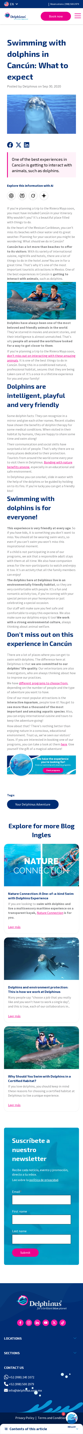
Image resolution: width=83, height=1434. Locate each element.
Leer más (14, 927)
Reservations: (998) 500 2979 (64, 3)
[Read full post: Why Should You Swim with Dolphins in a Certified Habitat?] (41, 1047)
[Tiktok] (62, 1323)
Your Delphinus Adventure (32, 804)
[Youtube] (46, 1323)
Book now (56, 16)
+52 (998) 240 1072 (21, 1377)
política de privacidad (43, 1180)
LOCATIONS (13, 1338)
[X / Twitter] (54, 1323)
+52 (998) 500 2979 (21, 1384)
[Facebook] (20, 1323)
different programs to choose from (43, 683)
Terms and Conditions (53, 1418)
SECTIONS (12, 1353)
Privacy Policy (24, 1418)
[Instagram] (29, 1323)
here (64, 744)
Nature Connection (50, 913)
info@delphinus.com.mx (25, 1390)
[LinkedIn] (37, 1323)
